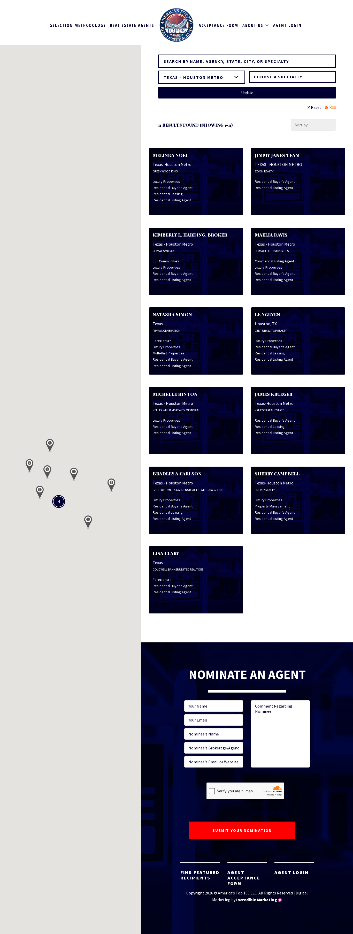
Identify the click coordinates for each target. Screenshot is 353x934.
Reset (316, 107)
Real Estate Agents (132, 25)
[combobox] (292, 77)
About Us (252, 25)
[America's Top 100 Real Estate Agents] (177, 25)
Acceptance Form (218, 25)
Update (247, 92)
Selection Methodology (78, 25)
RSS (332, 107)
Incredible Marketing (256, 899)
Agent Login (287, 25)
